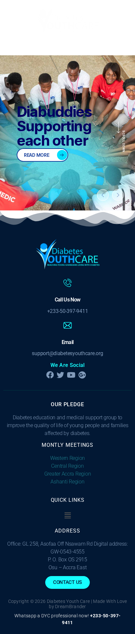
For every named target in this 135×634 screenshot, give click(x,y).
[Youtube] (71, 375)
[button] (67, 47)
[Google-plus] (82, 375)
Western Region (67, 458)
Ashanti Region (67, 482)
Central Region (67, 466)
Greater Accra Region (67, 474)
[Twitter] (60, 375)
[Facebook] (49, 375)
